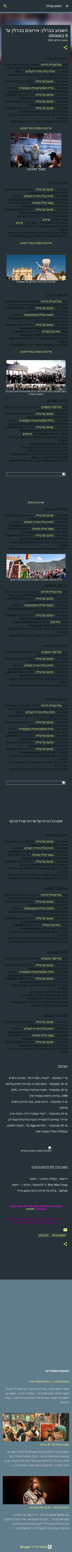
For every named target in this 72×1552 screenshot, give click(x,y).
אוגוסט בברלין (58, 1235)
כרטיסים (27, 433)
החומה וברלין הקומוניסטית (39, 314)
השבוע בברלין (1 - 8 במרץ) (54, 1444)
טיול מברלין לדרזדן (51, 64)
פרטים (46, 219)
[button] (65, 48)
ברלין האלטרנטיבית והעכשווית (36, 88)
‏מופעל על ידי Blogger (33, 1546)
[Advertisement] (36, 1321)
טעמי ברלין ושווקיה (43, 202)
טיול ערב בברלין (51, 331)
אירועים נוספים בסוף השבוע (36, 128)
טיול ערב (55, 622)
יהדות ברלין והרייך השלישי (40, 71)
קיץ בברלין (43, 1235)
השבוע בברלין (54, 6)
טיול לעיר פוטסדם (51, 407)
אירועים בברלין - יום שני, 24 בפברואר (49, 1507)
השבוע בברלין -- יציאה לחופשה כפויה (49, 1381)
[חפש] (5, 5)
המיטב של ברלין (45, 81)
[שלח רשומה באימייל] (65, 1231)
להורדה (30, 1209)
